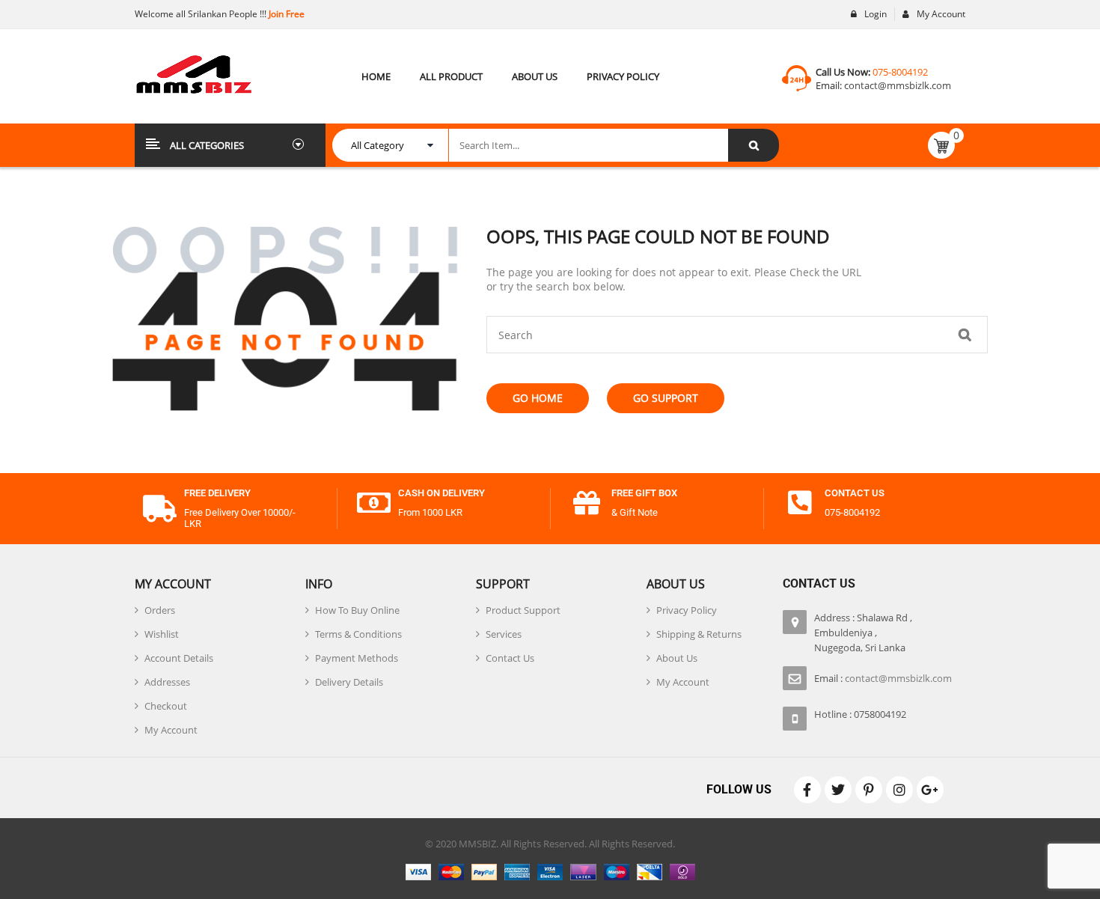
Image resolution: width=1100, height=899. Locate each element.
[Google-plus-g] (930, 789)
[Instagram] (899, 789)
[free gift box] (586, 503)
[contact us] (799, 503)
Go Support (665, 398)
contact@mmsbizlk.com (897, 85)
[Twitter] (838, 789)
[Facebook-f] (807, 789)
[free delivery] (159, 509)
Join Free (285, 13)
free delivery (217, 493)
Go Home (538, 398)
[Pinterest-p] (868, 789)
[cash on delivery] (373, 503)
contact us (854, 493)
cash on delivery (441, 493)
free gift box (644, 493)
